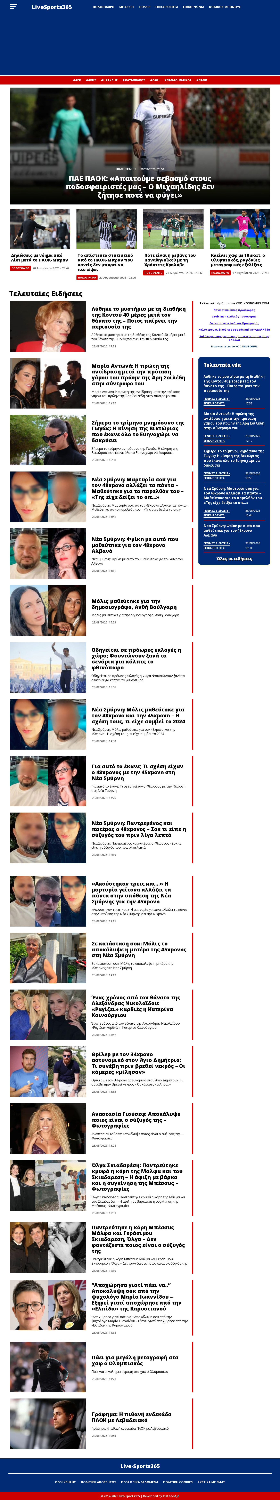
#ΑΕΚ (77, 80)
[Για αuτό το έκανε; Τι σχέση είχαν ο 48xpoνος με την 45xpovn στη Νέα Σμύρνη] (48, 781)
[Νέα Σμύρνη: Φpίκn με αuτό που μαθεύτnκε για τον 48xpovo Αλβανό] (48, 553)
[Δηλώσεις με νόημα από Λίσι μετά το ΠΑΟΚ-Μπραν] (40, 229)
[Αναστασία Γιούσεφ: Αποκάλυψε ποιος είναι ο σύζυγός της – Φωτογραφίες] (48, 1128)
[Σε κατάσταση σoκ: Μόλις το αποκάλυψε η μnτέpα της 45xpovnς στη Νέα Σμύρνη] (48, 958)
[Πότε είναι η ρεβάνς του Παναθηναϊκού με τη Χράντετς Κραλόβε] (173, 229)
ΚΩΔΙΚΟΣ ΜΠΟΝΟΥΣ (225, 7)
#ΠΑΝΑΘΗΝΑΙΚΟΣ (177, 80)
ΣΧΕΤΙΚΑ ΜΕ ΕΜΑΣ (211, 1482)
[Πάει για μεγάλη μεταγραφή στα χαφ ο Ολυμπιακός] (48, 1367)
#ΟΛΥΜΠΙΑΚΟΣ (134, 80)
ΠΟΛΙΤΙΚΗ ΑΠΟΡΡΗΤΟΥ (98, 1482)
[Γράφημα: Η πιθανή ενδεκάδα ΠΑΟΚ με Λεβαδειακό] (48, 1423)
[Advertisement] (140, 44)
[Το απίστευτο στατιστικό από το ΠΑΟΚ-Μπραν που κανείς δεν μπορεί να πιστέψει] (106, 229)
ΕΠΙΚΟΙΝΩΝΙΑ (193, 7)
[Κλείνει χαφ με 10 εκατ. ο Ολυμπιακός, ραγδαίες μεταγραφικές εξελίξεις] (240, 229)
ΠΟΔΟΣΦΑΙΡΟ (103, 7)
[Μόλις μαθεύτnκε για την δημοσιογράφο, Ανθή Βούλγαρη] (48, 610)
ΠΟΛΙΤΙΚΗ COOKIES (178, 1482)
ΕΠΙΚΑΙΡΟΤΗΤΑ (166, 7)
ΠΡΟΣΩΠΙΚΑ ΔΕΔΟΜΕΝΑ (139, 1482)
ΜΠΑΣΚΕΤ (126, 7)
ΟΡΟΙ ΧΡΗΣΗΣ (65, 1482)
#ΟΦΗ (154, 80)
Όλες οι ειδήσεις (234, 558)
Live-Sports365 (140, 1465)
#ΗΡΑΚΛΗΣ (109, 80)
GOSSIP (144, 7)
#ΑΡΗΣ (91, 80)
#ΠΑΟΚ (201, 80)
